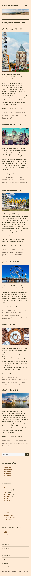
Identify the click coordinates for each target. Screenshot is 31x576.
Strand (16, 317)
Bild (14, 112)
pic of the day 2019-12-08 (11, 390)
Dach (20, 379)
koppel (15, 443)
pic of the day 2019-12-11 (10, 262)
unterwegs (5, 118)
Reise (10, 117)
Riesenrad (18, 315)
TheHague (20, 317)
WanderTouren (8, 500)
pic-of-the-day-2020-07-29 (12, 190)
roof (15, 384)
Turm (23, 117)
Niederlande (19, 115)
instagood (11, 313)
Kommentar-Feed (9, 517)
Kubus (21, 252)
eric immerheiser (10, 6)
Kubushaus (5, 254)
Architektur (11, 251)
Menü (26, 5)
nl (20, 181)
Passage (4, 384)
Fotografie (18, 112)
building (21, 114)
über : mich (5, 566)
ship (16, 182)
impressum (5, 563)
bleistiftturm (15, 114)
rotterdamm (15, 117)
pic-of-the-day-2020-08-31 (11, 125)
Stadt (18, 182)
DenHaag (13, 312)
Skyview (12, 317)
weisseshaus (18, 184)
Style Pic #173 (8, 471)
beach (3, 312)
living (9, 254)
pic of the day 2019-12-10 (11, 325)
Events (6, 488)
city (9, 179)
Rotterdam (8, 182)
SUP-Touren (7, 496)
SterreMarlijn (23, 182)
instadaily (4, 181)
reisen (3, 182)
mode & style (6, 544)
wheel (8, 318)
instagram (7, 534)
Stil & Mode (7, 494)
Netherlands (12, 115)
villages (10, 118)
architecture (5, 251)
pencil (24, 115)
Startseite (5, 541)
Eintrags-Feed (8, 515)
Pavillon (26, 443)
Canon (16, 379)
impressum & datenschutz (18, 571)
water (20, 445)
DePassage (5, 380)
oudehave (24, 181)
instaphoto (10, 181)
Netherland (15, 382)
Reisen (23, 112)
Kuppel (10, 382)
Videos (6, 498)
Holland (15, 179)
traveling (4, 318)
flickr (5, 531)
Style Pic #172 (8, 473)
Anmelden (7, 513)
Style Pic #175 (8, 467)
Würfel (15, 255)
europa (25, 114)
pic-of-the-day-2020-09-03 (12, 29)
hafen (11, 179)
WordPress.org (8, 519)
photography (12, 315)
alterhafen (5, 179)
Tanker (4, 184)
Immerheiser (5, 115)
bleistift (10, 114)
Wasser (17, 445)
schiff (13, 182)
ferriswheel (19, 312)
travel (19, 117)
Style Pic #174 (8, 469)
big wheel (8, 312)
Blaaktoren (5, 114)
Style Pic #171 (8, 475)
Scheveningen (6, 317)
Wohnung (10, 255)
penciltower (5, 117)
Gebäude (10, 380)
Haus (16, 251)
